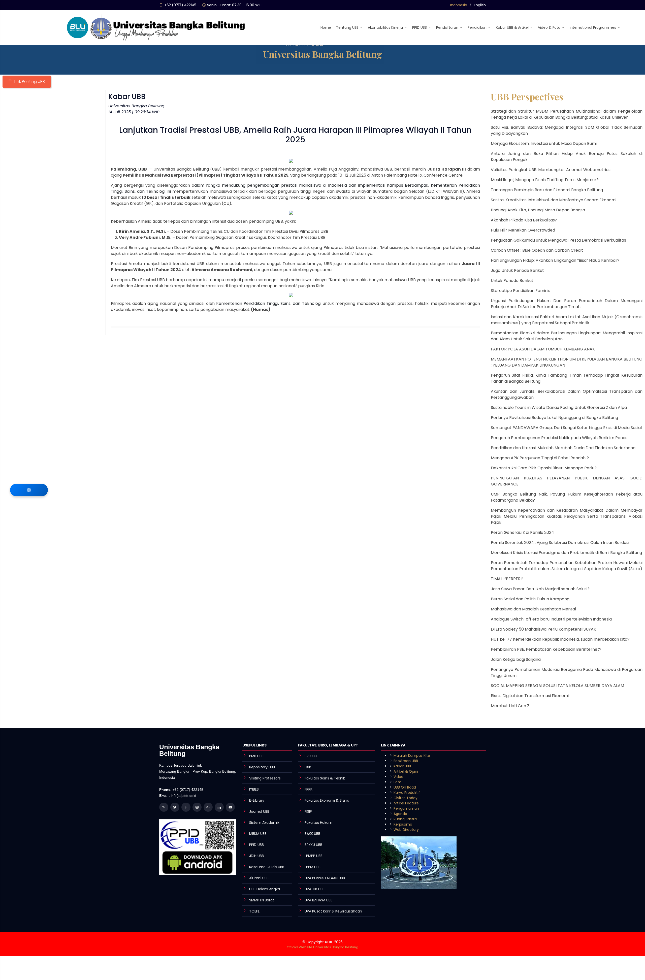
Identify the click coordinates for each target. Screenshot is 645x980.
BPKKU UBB (313, 844)
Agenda (400, 813)
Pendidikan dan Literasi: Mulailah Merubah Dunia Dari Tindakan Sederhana (563, 448)
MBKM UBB (258, 833)
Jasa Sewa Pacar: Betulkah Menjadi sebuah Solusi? (540, 589)
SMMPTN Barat (261, 900)
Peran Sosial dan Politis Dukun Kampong (530, 599)
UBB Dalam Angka (264, 889)
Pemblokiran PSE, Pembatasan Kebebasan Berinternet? (546, 649)
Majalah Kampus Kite (412, 755)
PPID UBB (256, 844)
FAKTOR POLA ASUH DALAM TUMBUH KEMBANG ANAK (543, 349)
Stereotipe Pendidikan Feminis (520, 290)
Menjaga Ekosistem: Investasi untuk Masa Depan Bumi (544, 143)
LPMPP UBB (313, 855)
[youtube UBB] (230, 807)
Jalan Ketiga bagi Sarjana (516, 659)
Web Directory (406, 829)
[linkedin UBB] (219, 807)
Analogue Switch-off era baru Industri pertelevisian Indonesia (551, 619)
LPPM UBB (312, 866)
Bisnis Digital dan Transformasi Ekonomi (530, 696)
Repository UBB (262, 767)
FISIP (308, 811)
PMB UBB (256, 756)
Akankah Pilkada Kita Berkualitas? (524, 220)
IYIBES (254, 789)
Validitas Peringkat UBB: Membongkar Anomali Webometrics (550, 170)
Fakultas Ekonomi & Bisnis (327, 800)
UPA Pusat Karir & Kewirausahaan (333, 911)
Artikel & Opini (406, 771)
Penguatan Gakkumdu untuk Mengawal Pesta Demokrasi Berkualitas (558, 240)
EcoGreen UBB (406, 760)
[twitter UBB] (174, 807)
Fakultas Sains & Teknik (325, 778)
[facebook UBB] (185, 807)
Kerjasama (403, 824)
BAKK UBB (312, 833)
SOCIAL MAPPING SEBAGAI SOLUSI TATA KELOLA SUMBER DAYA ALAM (557, 686)
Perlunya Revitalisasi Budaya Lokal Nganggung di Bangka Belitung (554, 417)
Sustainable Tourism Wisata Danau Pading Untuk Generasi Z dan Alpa (559, 407)
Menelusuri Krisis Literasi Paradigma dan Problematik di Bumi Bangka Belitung (566, 553)
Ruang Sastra (405, 819)
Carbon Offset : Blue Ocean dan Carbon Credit (537, 250)
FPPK (308, 789)
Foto (397, 782)
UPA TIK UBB (315, 889)
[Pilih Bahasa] (29, 490)
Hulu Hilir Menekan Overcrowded (523, 230)
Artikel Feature (406, 803)
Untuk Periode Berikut (512, 280)
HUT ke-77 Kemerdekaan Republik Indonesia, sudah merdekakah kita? (560, 639)
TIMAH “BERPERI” (507, 579)
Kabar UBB (402, 766)
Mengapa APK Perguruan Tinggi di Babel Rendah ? (540, 458)
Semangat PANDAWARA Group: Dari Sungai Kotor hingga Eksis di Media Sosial (566, 428)
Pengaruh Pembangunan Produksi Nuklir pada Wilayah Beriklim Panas (559, 438)
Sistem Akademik (264, 822)
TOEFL (254, 911)
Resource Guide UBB (266, 866)
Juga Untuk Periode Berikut (517, 270)
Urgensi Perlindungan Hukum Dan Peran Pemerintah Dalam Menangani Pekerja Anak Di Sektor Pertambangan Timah (566, 304)
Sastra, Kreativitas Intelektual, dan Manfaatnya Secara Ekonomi (553, 200)
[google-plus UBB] (208, 807)
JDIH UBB (256, 855)
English (480, 5)
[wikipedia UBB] (163, 807)
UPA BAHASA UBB (319, 900)
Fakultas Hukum (318, 822)
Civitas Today (405, 797)
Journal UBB (259, 811)
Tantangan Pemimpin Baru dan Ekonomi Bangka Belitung (547, 190)
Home (325, 27)
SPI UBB (311, 756)
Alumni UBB (259, 877)
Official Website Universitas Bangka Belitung (322, 947)
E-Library (256, 800)
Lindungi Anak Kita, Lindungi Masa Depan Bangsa (538, 210)
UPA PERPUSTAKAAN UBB (325, 877)
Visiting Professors (265, 778)
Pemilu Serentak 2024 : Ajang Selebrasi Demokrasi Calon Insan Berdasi (560, 542)
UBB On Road (405, 787)
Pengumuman (406, 808)
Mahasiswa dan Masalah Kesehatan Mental (533, 609)
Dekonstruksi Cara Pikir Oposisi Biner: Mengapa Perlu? (544, 468)
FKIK (308, 767)
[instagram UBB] (197, 807)
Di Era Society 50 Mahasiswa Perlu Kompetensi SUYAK (543, 629)
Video (398, 776)
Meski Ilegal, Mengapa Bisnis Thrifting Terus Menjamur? (545, 180)
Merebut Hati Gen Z (510, 706)
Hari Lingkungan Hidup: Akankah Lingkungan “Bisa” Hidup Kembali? (555, 260)
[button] (27, 82)
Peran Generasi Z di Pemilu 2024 (522, 532)
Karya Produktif (407, 792)
